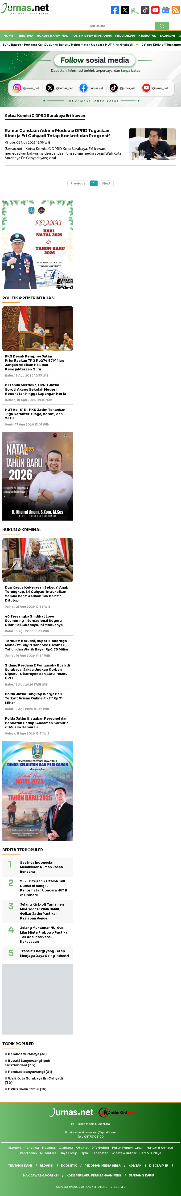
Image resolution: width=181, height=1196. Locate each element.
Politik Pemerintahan (128, 1148)
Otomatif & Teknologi (92, 1148)
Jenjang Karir (141, 1175)
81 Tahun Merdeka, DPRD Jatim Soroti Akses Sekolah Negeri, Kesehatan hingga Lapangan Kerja (35, 389)
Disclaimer (158, 1165)
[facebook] (116, 13)
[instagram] (136, 13)
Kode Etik (69, 1165)
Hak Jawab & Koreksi (41, 1175)
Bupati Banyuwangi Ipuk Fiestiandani (27, 1063)
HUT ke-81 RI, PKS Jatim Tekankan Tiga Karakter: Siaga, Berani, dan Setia (35, 414)
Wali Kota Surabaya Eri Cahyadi (34, 1080)
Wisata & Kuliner (123, 1153)
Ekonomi (167, 35)
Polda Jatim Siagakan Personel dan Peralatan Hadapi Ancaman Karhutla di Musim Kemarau (37, 722)
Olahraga (66, 1148)
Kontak (134, 1165)
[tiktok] (146, 13)
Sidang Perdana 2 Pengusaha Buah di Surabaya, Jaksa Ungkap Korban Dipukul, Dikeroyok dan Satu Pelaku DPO (37, 671)
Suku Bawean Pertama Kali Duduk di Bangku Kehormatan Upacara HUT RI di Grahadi (44, 888)
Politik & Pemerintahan (91, 35)
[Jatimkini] (115, 1117)
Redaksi (46, 1165)
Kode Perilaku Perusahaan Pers (93, 1175)
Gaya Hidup (68, 1153)
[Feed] (176, 13)
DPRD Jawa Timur (27, 1089)
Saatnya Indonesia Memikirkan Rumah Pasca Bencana (41, 867)
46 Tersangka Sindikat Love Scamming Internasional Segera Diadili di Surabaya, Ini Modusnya (34, 620)
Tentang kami (20, 1165)
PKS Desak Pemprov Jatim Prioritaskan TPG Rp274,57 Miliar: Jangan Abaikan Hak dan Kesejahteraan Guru (34, 362)
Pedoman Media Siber (103, 1165)
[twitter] (126, 13)
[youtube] (156, 13)
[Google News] (166, 13)
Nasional (49, 1148)
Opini (84, 1153)
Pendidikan (125, 35)
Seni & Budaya (150, 1153)
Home (8, 35)
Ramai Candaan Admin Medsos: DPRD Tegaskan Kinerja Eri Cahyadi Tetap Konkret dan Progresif (57, 133)
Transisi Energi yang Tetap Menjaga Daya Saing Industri (44, 953)
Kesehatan (147, 35)
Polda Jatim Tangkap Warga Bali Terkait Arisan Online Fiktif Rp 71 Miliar (33, 698)
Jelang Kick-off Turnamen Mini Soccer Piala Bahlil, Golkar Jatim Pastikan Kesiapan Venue (42, 911)
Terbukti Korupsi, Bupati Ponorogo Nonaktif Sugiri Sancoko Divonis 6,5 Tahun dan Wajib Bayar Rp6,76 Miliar (37, 645)
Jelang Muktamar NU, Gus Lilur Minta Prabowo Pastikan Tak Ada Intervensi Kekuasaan (45, 935)
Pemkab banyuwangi (30, 1072)
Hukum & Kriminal (52, 35)
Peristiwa (24, 35)
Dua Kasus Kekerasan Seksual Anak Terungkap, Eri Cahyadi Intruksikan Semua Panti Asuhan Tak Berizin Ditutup (36, 593)
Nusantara (48, 1153)
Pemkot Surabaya (27, 1054)
